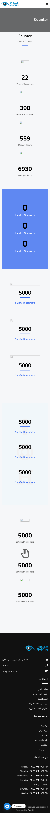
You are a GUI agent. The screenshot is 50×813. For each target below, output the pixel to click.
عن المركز (43, 730)
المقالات (44, 745)
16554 (5, 665)
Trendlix (31, 810)
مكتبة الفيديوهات (41, 740)
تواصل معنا (43, 750)
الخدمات (44, 735)
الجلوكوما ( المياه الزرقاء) (37, 708)
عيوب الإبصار (42, 699)
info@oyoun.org (10, 671)
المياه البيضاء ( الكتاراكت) (37, 704)
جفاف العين (43, 689)
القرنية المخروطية (40, 694)
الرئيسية (44, 726)
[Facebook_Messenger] (7, 806)
